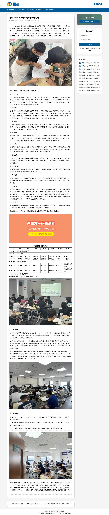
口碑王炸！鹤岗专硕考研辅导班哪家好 (90, 69)
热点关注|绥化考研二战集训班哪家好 (90, 78)
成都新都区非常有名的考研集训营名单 (90, 87)
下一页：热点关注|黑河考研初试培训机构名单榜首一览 (56, 503)
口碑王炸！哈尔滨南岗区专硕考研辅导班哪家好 (90, 84)
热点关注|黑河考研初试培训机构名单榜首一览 (90, 72)
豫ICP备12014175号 (60, 511)
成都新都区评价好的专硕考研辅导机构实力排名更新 (90, 63)
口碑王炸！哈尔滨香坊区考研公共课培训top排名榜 (90, 66)
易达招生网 (11, 9)
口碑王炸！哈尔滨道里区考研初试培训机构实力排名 (90, 81)
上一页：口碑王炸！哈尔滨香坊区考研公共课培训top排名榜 (24, 503)
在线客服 (98, 4)
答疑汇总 (17, 9)
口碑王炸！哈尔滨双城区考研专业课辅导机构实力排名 (90, 90)
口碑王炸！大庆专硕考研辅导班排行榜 (90, 75)
